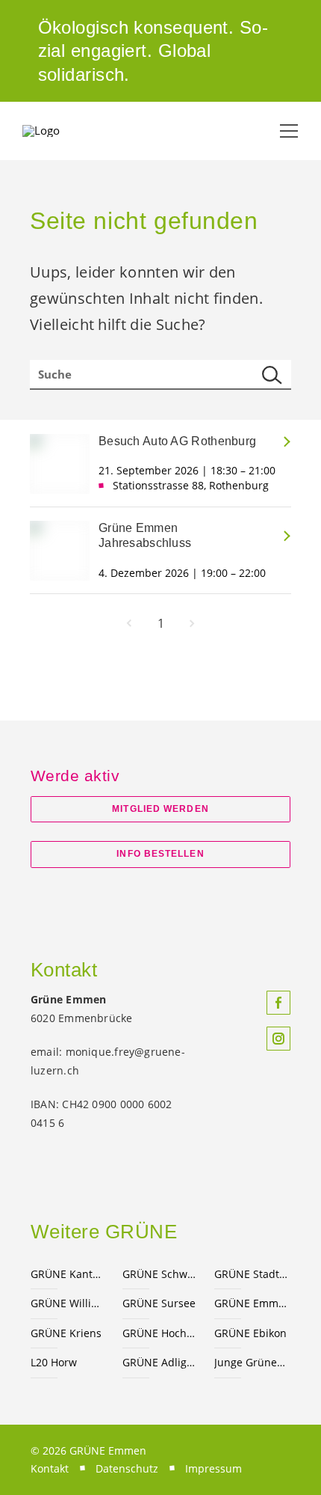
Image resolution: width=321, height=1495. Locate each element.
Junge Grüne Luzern (251, 1362)
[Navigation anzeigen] (289, 131)
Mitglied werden (160, 809)
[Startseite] (59, 131)
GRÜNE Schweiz (159, 1274)
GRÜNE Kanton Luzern (68, 1274)
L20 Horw (54, 1362)
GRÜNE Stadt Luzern (251, 1274)
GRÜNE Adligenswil (159, 1362)
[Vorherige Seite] (129, 623)
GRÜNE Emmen (251, 1303)
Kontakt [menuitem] (50, 1468)
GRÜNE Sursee (159, 1303)
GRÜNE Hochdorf (159, 1333)
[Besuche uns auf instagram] (278, 1039)
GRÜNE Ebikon (250, 1333)
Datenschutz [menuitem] (127, 1468)
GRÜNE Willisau (68, 1303)
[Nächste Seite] (192, 623)
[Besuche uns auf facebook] (278, 1003)
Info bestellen (160, 854)
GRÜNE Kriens (66, 1333)
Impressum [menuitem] (213, 1468)
